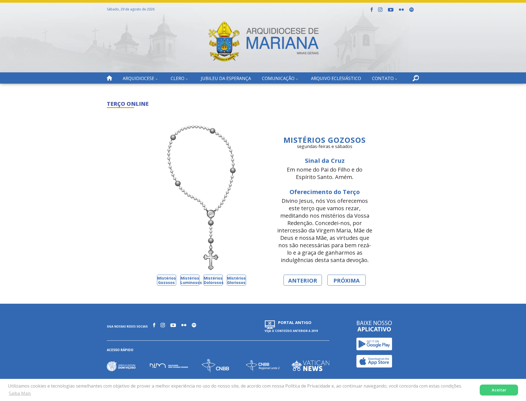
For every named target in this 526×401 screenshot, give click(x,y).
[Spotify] (411, 9)
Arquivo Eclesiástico (336, 78)
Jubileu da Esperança (226, 78)
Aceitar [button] (499, 390)
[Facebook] (372, 9)
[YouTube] (390, 10)
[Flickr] (401, 9)
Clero (177, 78)
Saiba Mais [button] (20, 393)
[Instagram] (380, 9)
